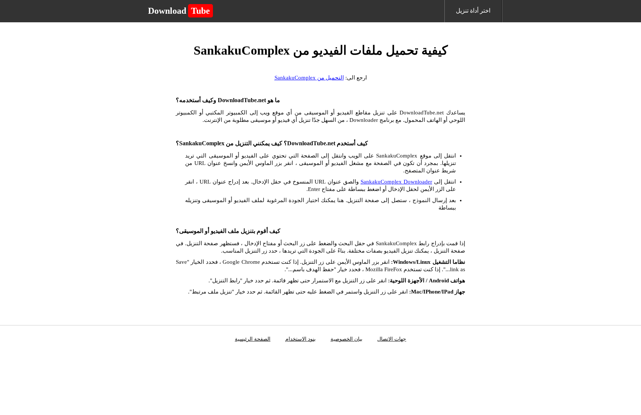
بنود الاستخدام (300, 339)
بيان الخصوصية (346, 339)
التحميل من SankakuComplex (309, 78)
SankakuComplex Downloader (396, 182)
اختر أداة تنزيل (473, 10)
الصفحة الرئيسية (252, 339)
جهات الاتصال (391, 339)
